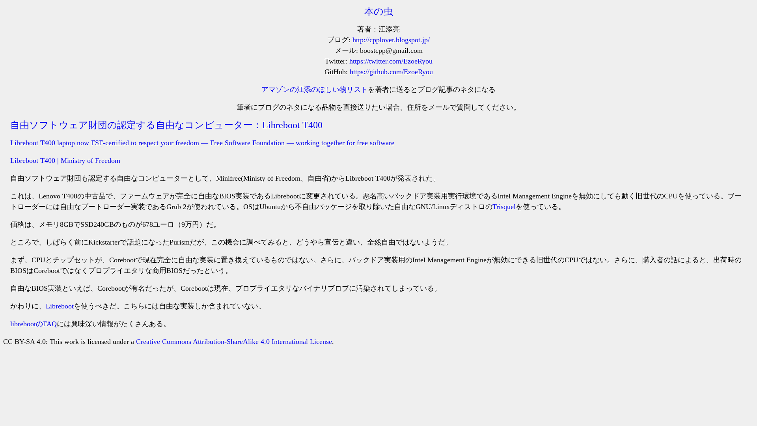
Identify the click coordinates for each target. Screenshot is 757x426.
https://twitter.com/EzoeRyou (391, 61)
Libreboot (60, 306)
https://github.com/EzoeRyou (391, 72)
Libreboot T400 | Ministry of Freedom (65, 160)
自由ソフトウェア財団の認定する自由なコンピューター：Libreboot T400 (166, 125)
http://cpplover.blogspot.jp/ (391, 40)
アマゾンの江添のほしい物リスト (314, 89)
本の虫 (378, 11)
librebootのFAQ (33, 324)
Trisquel (504, 207)
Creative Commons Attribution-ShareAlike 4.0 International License (234, 342)
